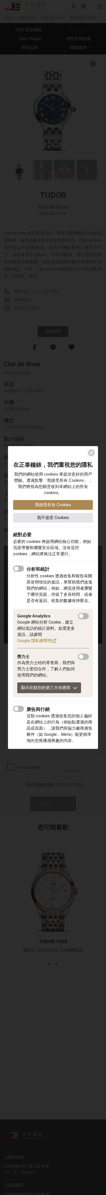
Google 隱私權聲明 (34, 640)
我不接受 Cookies (53, 517)
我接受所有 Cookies (53, 504)
